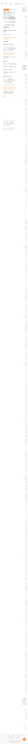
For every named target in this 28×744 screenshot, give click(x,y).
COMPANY (17, 3)
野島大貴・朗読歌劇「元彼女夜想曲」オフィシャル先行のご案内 (26, 441)
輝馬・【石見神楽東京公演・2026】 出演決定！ (26, 332)
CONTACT (23, 3)
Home (9, 735)
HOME (2, 3)
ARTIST (10, 3)
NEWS (6, 3)
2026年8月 (26, 714)
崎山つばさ (26, 19)
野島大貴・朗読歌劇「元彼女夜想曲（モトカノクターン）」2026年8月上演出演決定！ (26, 507)
